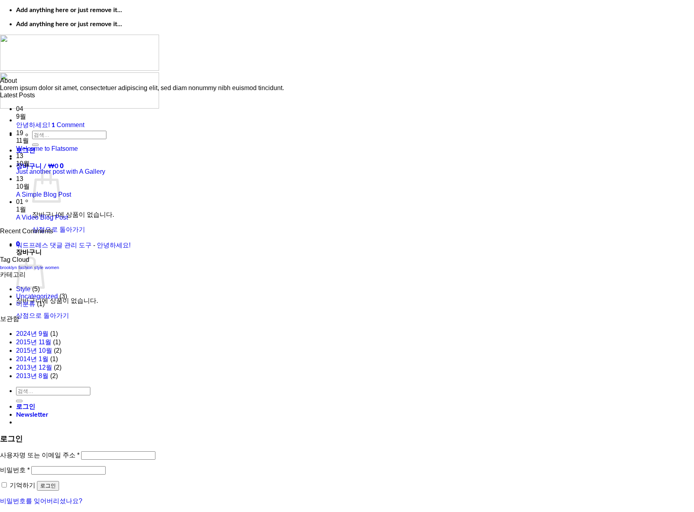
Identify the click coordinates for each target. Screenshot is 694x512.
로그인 (48, 486)
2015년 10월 (34, 350)
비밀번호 (15, 470)
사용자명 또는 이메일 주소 (40, 455)
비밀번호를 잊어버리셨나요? (41, 501)
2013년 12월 (34, 367)
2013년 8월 (32, 375)
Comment (67, 124)
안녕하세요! (33, 124)
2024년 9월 (32, 333)
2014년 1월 (32, 359)
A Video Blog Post (42, 217)
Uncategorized (37, 296)
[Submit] (35, 145)
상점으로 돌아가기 (58, 229)
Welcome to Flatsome (47, 148)
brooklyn (8, 267)
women (52, 267)
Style (23, 289)
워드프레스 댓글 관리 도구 (54, 245)
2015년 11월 (33, 342)
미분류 (25, 303)
